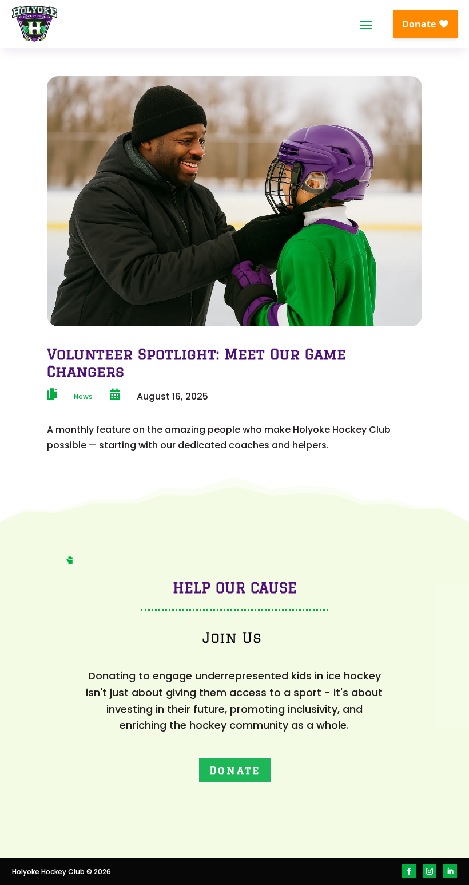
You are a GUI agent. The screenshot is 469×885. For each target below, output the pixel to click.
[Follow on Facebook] (409, 871)
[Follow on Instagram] (429, 871)
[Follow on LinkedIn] (450, 871)
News (83, 396)
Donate (234, 770)
